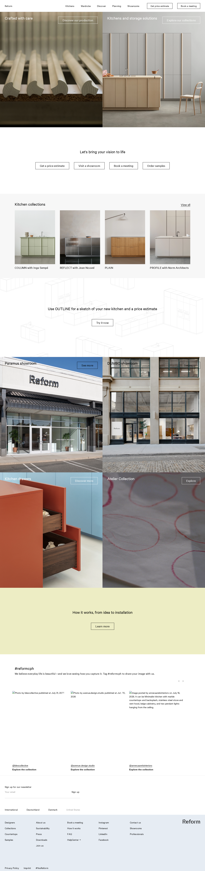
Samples (9, 839)
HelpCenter (73, 839)
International (11, 809)
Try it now (102, 322)
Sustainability (42, 828)
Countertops (11, 834)
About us (40, 822)
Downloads (41, 839)
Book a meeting (123, 166)
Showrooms (136, 828)
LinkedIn (103, 834)
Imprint (27, 868)
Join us (40, 845)
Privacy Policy (12, 868)
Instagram (104, 822)
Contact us (135, 822)
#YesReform (42, 868)
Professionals (137, 834)
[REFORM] (191, 822)
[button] (39, 729)
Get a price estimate (52, 166)
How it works (74, 828)
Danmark (52, 809)
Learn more (102, 626)
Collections (10, 828)
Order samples (156, 166)
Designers (10, 822)
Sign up (75, 791)
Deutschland (33, 809)
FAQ (69, 834)
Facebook (103, 839)
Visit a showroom (89, 166)
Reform (8, 6)
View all (185, 204)
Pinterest (103, 828)
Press (39, 834)
